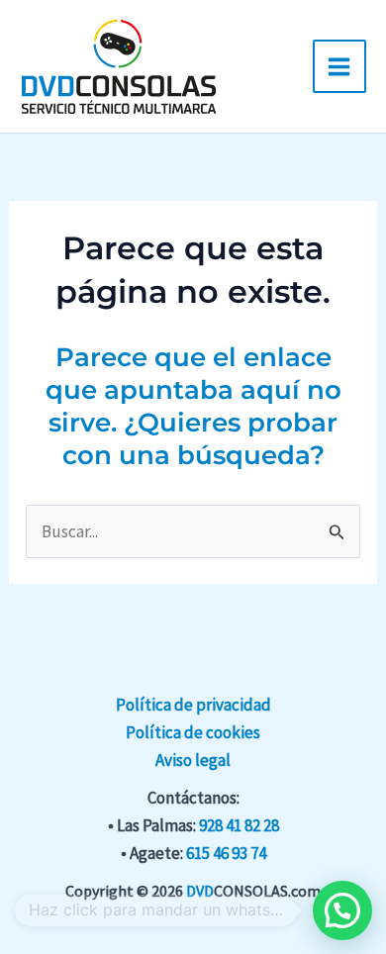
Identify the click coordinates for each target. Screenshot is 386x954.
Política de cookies (193, 732)
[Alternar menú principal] (340, 67)
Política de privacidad (193, 705)
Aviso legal (193, 760)
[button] (342, 910)
